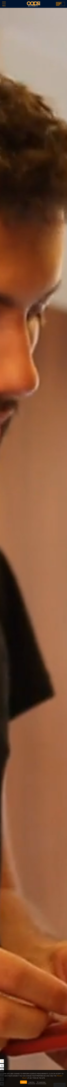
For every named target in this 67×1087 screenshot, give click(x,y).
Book (60, 4)
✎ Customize (41, 1082)
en (2, 1061)
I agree (23, 1082)
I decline (31, 1082)
